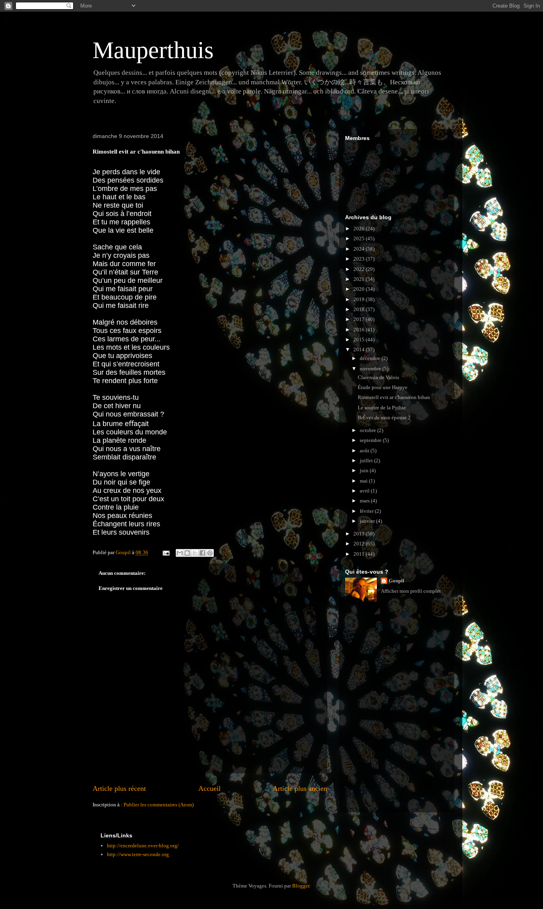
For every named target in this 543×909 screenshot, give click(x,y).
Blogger (300, 886)
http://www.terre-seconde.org (138, 854)
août (365, 451)
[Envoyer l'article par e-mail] (165, 552)
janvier (368, 521)
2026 (359, 229)
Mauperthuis (153, 50)
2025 (359, 238)
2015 (359, 340)
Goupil (396, 581)
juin (365, 470)
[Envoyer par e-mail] (180, 553)
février (367, 511)
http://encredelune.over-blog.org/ (143, 846)
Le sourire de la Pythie (382, 408)
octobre (368, 430)
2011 (359, 554)
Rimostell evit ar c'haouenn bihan (394, 397)
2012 (359, 544)
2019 (359, 299)
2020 (359, 289)
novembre (371, 369)
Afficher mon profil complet (411, 591)
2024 (359, 249)
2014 (359, 349)
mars (365, 501)
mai (364, 481)
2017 (359, 319)
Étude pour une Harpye (382, 387)
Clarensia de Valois (378, 377)
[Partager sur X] (195, 553)
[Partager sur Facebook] (202, 553)
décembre (371, 358)
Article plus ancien (300, 788)
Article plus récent (119, 788)
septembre (371, 440)
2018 (359, 309)
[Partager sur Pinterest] (210, 553)
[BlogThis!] (187, 553)
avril (365, 491)
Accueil (209, 788)
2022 (359, 269)
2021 (359, 279)
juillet (367, 460)
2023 (359, 259)
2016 (359, 330)
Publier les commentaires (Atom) (159, 805)
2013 (359, 534)
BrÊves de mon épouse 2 (384, 417)
